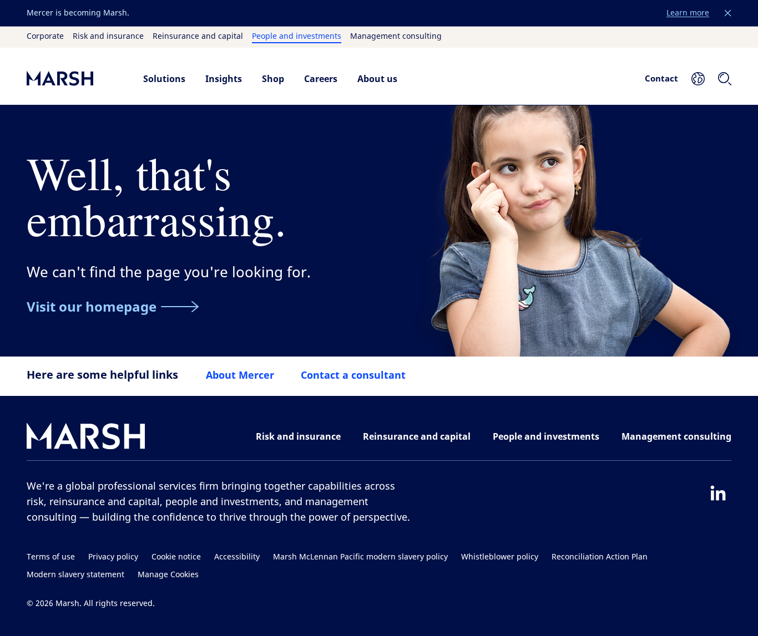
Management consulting (396, 36)
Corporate (45, 36)
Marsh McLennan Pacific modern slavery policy (360, 557)
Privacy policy (113, 557)
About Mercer (240, 375)
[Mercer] (74, 78)
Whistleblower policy (499, 557)
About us (377, 79)
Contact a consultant (353, 375)
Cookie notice (176, 557)
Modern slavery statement (75, 575)
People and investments (296, 36)
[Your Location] (698, 79)
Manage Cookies (168, 575)
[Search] (724, 79)
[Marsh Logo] (86, 438)
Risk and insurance (108, 36)
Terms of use (51, 557)
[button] (728, 13)
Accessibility (237, 557)
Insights (223, 79)
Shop (273, 79)
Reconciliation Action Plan (600, 557)
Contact (661, 78)
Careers (320, 79)
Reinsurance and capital (198, 36)
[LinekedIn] (718, 493)
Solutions (164, 79)
